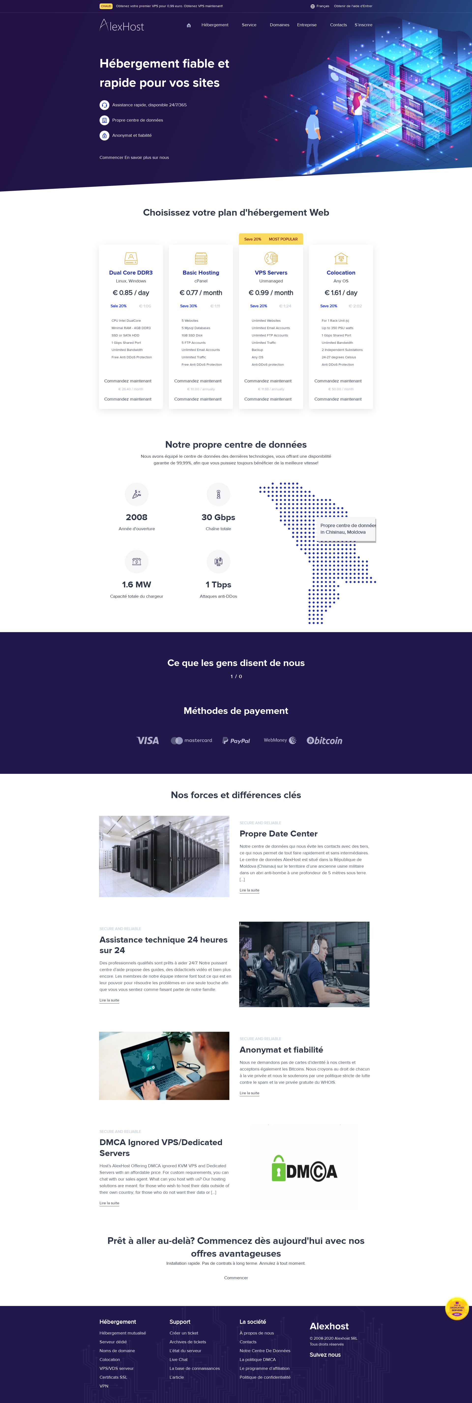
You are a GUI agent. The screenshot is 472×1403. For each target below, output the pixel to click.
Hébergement (215, 25)
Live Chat (179, 1359)
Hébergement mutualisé (123, 1333)
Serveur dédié (113, 1342)
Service (249, 25)
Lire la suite (249, 890)
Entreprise (307, 25)
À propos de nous (257, 1333)
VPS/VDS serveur (117, 1368)
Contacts (338, 25)
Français (323, 6)
